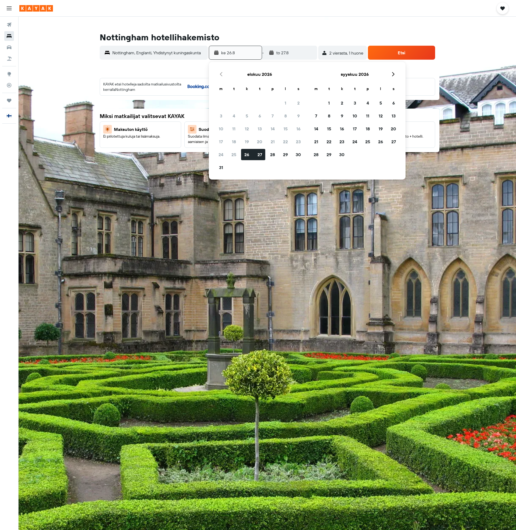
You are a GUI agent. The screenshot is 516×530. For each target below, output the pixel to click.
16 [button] (298, 128)
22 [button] (285, 141)
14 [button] (273, 128)
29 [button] (285, 154)
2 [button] (298, 103)
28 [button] (272, 154)
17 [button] (221, 141)
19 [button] (247, 141)
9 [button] (298, 116)
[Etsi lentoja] (9, 24)
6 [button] (260, 116)
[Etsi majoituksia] (9, 36)
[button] (9, 8)
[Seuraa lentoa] (9, 85)
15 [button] (286, 128)
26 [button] (246, 154)
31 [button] (221, 167)
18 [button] (234, 141)
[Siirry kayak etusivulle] (36, 8)
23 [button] (298, 141)
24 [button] (220, 154)
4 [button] (234, 116)
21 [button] (273, 141)
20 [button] (259, 141)
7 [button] (272, 116)
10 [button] (221, 128)
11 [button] (233, 128)
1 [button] (285, 103)
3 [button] (221, 116)
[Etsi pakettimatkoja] (9, 58)
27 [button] (259, 154)
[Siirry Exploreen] (9, 74)
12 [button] (247, 128)
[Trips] (9, 100)
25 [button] (233, 154)
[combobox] (159, 52)
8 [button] (285, 116)
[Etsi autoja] (9, 47)
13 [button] (260, 128)
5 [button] (247, 116)
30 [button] (298, 154)
